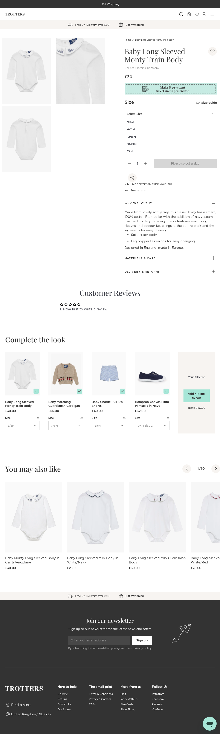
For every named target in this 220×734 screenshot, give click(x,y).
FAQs (92, 704)
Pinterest (157, 704)
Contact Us (64, 704)
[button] (212, 51)
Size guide (209, 103)
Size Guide (127, 704)
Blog (123, 694)
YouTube (157, 709)
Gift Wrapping (110, 4)
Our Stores (64, 709)
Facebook (158, 699)
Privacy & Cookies (100, 699)
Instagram (158, 694)
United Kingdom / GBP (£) (31, 714)
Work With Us (129, 699)
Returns (62, 699)
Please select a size (185, 163)
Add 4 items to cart (196, 396)
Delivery (62, 694)
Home (128, 39)
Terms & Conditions (101, 694)
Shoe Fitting (128, 709)
